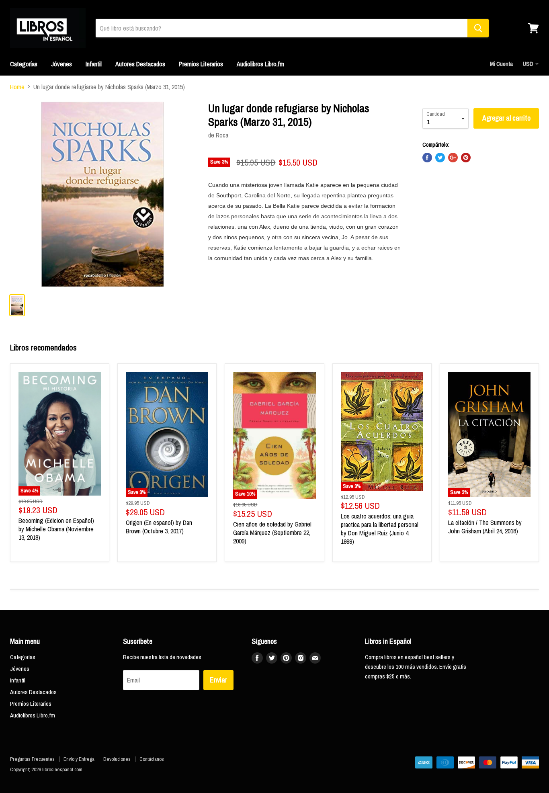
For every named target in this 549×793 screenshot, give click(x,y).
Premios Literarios (201, 63)
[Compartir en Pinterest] (466, 157)
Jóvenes (61, 63)
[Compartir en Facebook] (427, 157)
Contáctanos (151, 759)
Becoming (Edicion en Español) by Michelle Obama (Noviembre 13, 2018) (56, 529)
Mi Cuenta (501, 63)
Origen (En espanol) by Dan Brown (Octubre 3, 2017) (159, 526)
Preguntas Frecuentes (32, 759)
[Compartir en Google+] (453, 157)
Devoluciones (117, 759)
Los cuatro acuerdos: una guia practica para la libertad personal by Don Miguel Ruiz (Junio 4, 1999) (379, 529)
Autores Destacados (140, 63)
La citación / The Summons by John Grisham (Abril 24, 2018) (485, 526)
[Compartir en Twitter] (440, 157)
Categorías (23, 63)
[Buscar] (478, 28)
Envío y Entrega (79, 759)
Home (17, 86)
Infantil (94, 63)
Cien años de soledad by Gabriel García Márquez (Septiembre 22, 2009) (272, 532)
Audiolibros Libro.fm (260, 63)
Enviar (218, 680)
